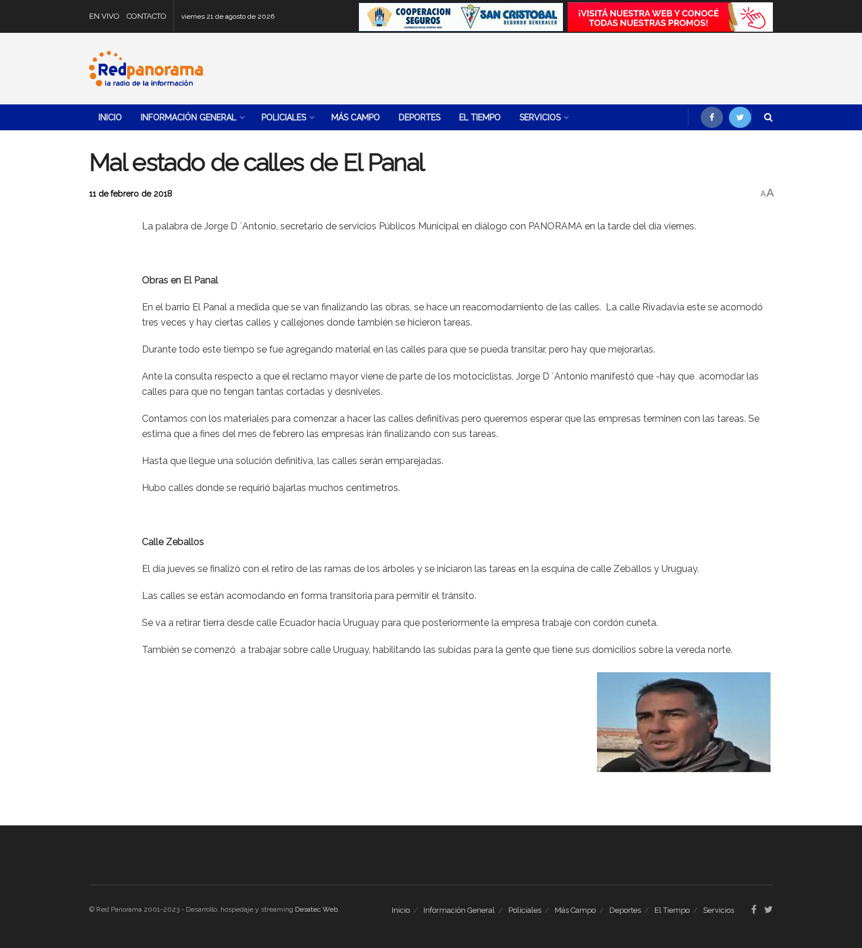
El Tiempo (480, 117)
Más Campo (355, 117)
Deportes (419, 117)
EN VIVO (104, 16)
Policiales (284, 117)
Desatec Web (316, 909)
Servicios (540, 117)
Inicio (110, 117)
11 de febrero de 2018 (130, 193)
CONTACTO (147, 16)
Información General (188, 117)
